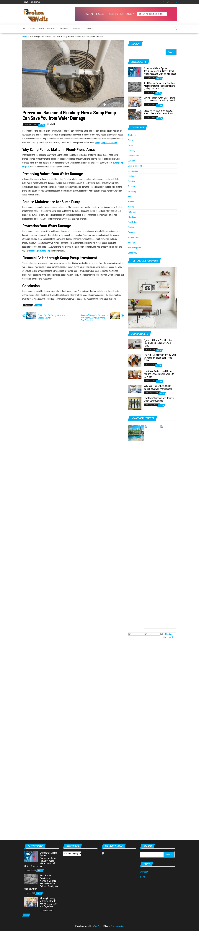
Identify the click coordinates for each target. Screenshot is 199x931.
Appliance (132, 135)
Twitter (168, 2)
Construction (133, 155)
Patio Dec (64, 28)
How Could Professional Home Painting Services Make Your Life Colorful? (158, 374)
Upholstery (132, 252)
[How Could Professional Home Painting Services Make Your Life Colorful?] (134, 374)
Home (26, 2)
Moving (76, 28)
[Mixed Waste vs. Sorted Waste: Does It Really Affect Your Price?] (134, 114)
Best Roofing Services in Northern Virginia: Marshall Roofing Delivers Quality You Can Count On (159, 86)
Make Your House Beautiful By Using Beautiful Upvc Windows (157, 387)
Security (131, 232)
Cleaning (131, 150)
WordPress (97, 926)
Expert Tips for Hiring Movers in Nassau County (51, 316)
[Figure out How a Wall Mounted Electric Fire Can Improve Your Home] (134, 344)
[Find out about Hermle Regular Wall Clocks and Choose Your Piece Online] (134, 360)
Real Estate (133, 222)
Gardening (132, 191)
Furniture (131, 186)
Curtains (131, 160)
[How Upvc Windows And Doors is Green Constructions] (134, 403)
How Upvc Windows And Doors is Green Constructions (158, 399)
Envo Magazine (117, 926)
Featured (132, 176)
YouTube (172, 2)
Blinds (130, 140)
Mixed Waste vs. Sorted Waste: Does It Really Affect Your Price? (158, 112)
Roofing (131, 227)
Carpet (131, 145)
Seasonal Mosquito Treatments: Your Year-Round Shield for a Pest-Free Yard (94, 317)
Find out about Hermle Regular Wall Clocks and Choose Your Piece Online (159, 358)
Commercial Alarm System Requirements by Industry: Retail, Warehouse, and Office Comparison (159, 71)
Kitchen (131, 201)
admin (52, 124)
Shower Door (133, 237)
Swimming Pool (134, 247)
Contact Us (35, 2)
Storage (88, 28)
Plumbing (132, 217)
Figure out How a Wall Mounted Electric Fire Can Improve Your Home (157, 343)
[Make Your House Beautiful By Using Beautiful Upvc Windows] (134, 388)
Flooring (131, 181)
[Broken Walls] (24, 28)
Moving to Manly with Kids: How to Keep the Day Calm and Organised (159, 99)
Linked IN (176, 2)
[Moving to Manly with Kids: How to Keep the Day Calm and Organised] (134, 101)
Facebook (163, 2)
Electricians (133, 171)
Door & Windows (47, 28)
